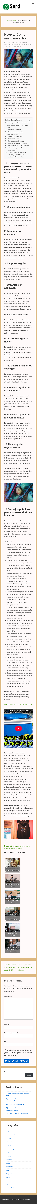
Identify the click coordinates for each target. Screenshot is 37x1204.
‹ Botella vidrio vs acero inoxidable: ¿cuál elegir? (10, 967)
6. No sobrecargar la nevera (15, 141)
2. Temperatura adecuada (14, 132)
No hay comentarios (14, 47)
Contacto (14, 1199)
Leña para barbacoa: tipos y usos (15, 1104)
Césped (8, 1152)
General (15, 20)
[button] (28, 120)
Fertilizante (9, 1159)
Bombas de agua (10, 1149)
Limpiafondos (9, 1166)
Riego (7, 1184)
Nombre (7, 1024)
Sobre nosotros (5, 1199)
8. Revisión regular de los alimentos (18, 145)
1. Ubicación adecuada (14, 129)
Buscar (6, 1072)
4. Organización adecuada (15, 136)
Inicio (9, 20)
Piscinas (8, 1181)
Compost (8, 1156)
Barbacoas (9, 1145)
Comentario (8, 996)
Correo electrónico (10, 1033)
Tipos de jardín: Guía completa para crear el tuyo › (25, 967)
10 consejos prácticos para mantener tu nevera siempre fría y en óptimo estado (18, 125)
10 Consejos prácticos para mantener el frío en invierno (15, 156)
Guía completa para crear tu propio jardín (18, 704)
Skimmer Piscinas (11, 1188)
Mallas (7, 1170)
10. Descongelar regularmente (16, 152)
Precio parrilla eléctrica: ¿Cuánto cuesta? (17, 1113)
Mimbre (8, 1177)
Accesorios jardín (26, 44)
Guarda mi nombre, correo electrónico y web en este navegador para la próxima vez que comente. (18, 1052)
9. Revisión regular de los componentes (15, 149)
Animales (8, 1138)
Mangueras (9, 1173)
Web (5, 1041)
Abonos (8, 1131)
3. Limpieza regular (12, 134)
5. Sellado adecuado (13, 139)
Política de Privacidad (24, 1199)
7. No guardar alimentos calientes (17, 143)
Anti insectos (9, 1142)
